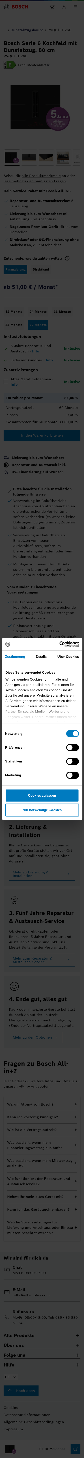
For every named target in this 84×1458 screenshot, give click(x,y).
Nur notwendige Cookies (42, 810)
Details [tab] (41, 656)
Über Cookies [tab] (68, 656)
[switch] (72, 747)
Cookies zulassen (42, 795)
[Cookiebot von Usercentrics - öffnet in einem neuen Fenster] (60, 644)
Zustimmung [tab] (15, 656)
